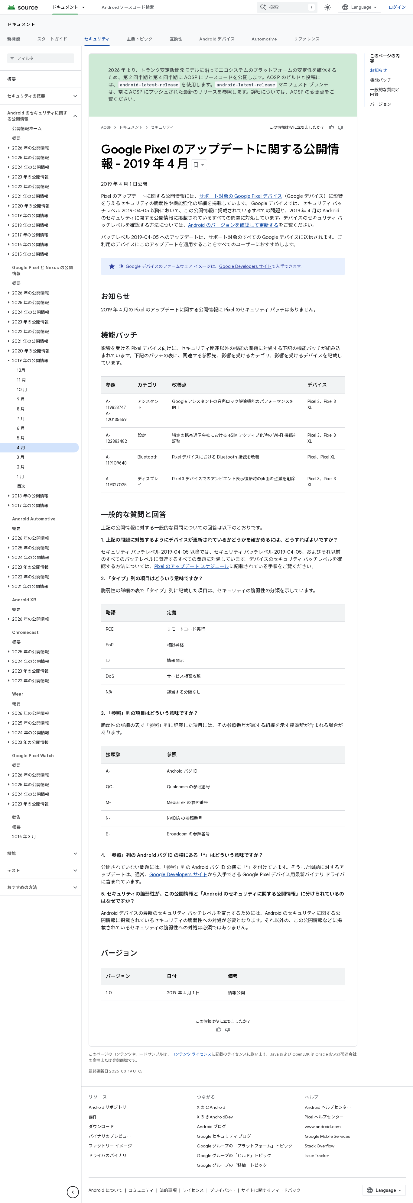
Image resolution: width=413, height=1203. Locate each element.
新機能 (13, 39)
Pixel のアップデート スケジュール (191, 567)
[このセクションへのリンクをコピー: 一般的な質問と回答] (172, 515)
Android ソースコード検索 (128, 7)
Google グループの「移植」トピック (232, 1165)
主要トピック (140, 39)
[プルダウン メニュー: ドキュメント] (86, 7)
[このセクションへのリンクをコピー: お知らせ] (136, 297)
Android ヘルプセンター (328, 1107)
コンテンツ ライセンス (191, 1054)
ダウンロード (101, 1126)
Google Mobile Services (327, 1136)
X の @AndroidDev (215, 1117)
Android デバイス (217, 39)
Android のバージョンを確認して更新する (233, 225)
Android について (105, 1190)
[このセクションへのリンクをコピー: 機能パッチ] (143, 335)
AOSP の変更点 (307, 92)
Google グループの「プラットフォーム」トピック (244, 1146)
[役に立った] (331, 127)
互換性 (176, 39)
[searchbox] (40, 58)
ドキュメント (65, 7)
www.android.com (323, 1126)
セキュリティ (97, 39)
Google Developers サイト (245, 266)
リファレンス (307, 39)
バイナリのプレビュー (110, 1136)
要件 (93, 1117)
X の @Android (211, 1107)
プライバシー (222, 1190)
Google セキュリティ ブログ (224, 1136)
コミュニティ (141, 1190)
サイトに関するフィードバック (271, 1190)
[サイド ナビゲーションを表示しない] (73, 1192)
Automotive (264, 39)
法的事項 (168, 1190)
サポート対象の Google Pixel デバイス (240, 196)
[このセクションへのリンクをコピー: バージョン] (143, 953)
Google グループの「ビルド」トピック (234, 1155)
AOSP (106, 127)
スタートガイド (52, 39)
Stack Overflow (319, 1146)
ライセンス (193, 1190)
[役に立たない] (340, 127)
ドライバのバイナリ (108, 1155)
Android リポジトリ (107, 1107)
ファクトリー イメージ (110, 1146)
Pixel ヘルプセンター (324, 1117)
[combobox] (287, 7)
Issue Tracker (317, 1155)
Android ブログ (211, 1126)
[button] (36, 96)
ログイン (397, 7)
